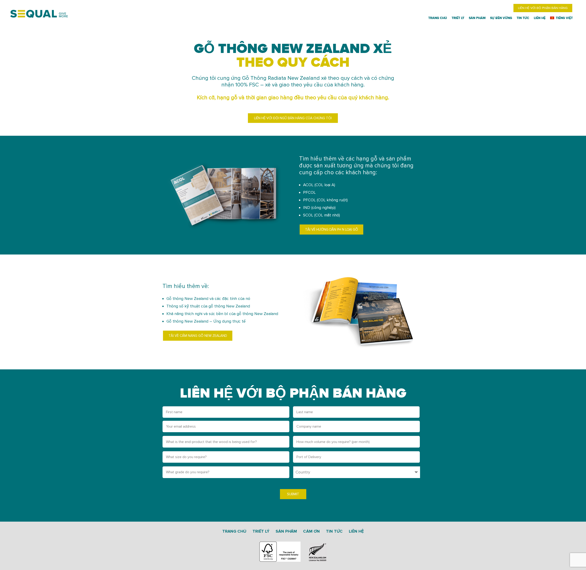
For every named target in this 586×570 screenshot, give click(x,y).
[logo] (39, 14)
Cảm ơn (311, 531)
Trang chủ (234, 531)
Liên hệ (356, 531)
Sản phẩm (286, 531)
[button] (574, 18)
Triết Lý (260, 531)
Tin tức (334, 531)
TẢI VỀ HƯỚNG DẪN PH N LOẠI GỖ (331, 229)
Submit (293, 494)
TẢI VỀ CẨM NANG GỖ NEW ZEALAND (197, 336)
